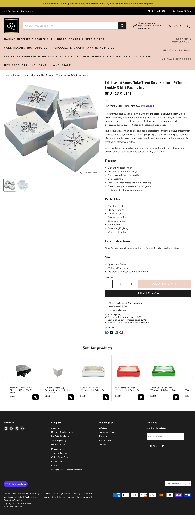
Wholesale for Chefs (13, 497)
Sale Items (142, 57)
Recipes (102, 444)
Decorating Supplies (13, 500)
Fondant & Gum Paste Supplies (102, 57)
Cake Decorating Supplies (26, 48)
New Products (15, 65)
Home (7, 75)
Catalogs (103, 427)
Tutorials (103, 436)
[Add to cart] (35, 397)
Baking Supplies (66, 497)
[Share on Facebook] (107, 332)
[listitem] (23, 378)
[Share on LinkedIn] (116, 332)
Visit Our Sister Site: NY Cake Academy (19, 11)
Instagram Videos (107, 432)
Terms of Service (59, 453)
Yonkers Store (31, 497)
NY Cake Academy (60, 436)
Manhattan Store (48, 497)
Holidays (39, 65)
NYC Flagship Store (175, 59)
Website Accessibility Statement (66, 469)
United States (180, 11)
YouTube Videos (106, 440)
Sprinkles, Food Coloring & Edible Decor (38, 57)
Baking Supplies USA (82, 493)
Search (7, 493)
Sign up (156, 446)
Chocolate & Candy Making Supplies (84, 48)
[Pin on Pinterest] (121, 332)
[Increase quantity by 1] (132, 284)
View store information (118, 310)
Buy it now (148, 293)
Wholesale (62, 65)
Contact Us (56, 461)
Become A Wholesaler (181, 40)
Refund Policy (58, 444)
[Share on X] (111, 332)
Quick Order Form (176, 50)
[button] (3, 378)
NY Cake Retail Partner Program (27, 493)
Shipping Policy (58, 440)
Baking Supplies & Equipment (28, 39)
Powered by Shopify (13, 506)
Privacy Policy (58, 448)
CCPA (54, 465)
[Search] (122, 25)
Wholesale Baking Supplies (58, 493)
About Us (55, 427)
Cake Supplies (83, 497)
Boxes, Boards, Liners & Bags (81, 39)
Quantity (109, 277)
